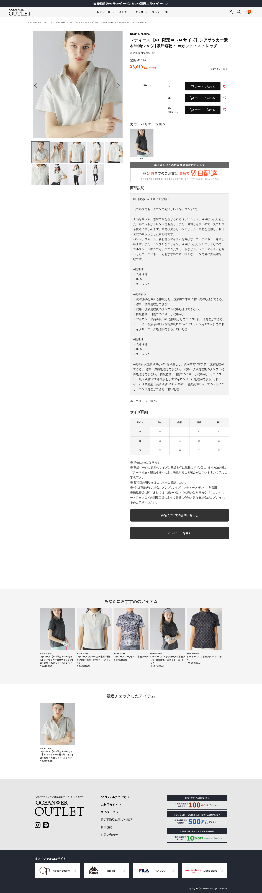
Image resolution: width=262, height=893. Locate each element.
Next (118, 85)
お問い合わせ (109, 834)
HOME (30, 22)
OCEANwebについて (113, 797)
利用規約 (106, 827)
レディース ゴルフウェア (44, 22)
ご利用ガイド (109, 804)
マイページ (108, 812)
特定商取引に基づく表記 (116, 819)
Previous (35, 85)
